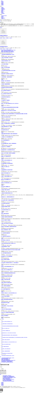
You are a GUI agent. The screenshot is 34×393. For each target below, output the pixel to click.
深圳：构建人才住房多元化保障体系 (7, 380)
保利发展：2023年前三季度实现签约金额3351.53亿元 (7, 266)
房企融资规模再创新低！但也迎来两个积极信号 (6, 353)
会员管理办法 (3, 8)
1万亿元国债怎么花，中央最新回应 (5, 100)
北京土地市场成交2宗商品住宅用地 (5, 203)
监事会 (2, 10)
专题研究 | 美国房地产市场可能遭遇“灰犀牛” (6, 282)
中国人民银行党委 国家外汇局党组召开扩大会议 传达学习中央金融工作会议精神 (10, 249)
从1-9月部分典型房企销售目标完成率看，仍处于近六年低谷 (8, 70)
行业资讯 (2, 2)
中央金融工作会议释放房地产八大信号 (5, 358)
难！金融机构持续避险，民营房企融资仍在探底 (6, 163)
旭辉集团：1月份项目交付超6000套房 (5, 279)
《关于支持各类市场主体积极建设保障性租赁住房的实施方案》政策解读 (9, 107)
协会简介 (2, 7)
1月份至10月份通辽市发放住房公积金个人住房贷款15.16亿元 (8, 243)
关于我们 (2, 382)
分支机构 (2, 18)
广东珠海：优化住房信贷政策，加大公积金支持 (6, 57)
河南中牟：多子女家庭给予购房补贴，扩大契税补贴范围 (8, 123)
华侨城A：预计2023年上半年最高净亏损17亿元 (6, 269)
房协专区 (2, 1)
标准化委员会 (3, 13)
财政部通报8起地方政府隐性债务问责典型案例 (6, 87)
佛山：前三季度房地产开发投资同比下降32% (6, 93)
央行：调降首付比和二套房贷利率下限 (5, 236)
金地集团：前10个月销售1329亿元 (5, 166)
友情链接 (2, 384)
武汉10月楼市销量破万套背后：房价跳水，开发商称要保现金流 (8, 143)
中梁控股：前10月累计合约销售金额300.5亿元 (6, 321)
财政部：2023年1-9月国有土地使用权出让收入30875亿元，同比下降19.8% (10, 103)
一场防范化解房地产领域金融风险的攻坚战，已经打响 (7, 54)
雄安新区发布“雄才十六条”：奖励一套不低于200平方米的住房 (8, 110)
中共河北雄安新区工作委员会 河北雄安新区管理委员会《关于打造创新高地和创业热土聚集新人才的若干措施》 (14, 113)
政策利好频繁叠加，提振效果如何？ (7, 375)
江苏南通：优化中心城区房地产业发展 (5, 344)
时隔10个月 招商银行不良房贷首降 (5, 259)
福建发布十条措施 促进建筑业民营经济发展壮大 (7, 299)
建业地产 (1, 27)
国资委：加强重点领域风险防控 (5, 213)
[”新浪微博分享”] (0, 22)
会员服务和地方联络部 (4, 15)
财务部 (2, 17)
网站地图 (2, 385)
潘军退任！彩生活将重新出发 (4, 315)
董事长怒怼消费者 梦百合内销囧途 (5, 302)
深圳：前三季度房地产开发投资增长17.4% (6, 90)
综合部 (2, 16)
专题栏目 (2, 4)
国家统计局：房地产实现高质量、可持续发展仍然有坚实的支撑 (8, 226)
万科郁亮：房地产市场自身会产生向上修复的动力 (7, 223)
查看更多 (2, 79)
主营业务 (2, 383)
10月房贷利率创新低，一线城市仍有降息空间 (6, 361)
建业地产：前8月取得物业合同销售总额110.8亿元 (7, 50)
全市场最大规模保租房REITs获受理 (5, 246)
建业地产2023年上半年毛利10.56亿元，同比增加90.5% (7, 51)
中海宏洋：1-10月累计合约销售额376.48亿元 (6, 176)
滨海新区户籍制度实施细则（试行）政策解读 (6, 126)
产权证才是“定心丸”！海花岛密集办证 (5, 146)
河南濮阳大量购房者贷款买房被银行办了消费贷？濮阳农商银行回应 (9, 133)
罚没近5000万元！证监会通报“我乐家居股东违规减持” (7, 312)
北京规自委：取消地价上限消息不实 (5, 339)
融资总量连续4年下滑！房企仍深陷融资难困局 (6, 256)
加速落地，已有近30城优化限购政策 (5, 67)
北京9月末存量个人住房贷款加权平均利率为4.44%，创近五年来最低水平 (9, 262)
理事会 (2, 11)
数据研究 (2, 3)
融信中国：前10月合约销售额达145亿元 (6, 179)
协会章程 (2, 9)
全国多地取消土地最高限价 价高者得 (5, 206)
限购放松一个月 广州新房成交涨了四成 (5, 156)
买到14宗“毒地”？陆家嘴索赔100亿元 (5, 186)
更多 (3, 319)
